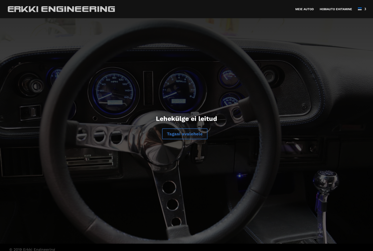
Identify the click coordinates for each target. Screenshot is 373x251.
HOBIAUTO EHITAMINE (336, 9)
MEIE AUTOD (304, 9)
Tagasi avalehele (185, 133)
